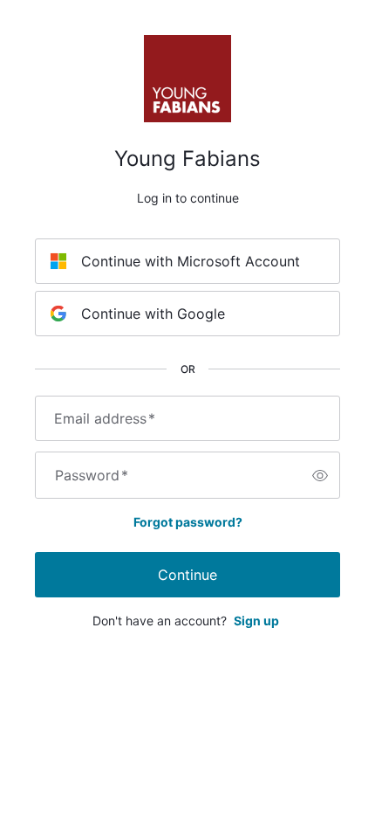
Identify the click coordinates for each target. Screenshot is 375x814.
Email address (104, 418)
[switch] (320, 475)
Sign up (256, 620)
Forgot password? (187, 521)
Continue (187, 574)
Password (91, 475)
